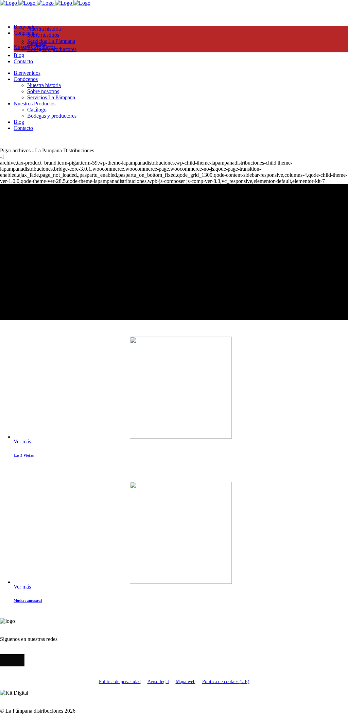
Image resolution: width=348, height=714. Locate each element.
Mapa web (185, 681)
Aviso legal (158, 681)
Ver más (22, 441)
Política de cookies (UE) (225, 681)
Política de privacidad (120, 681)
